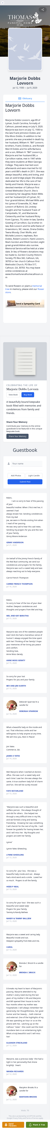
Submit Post (25, 481)
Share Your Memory (17, 436)
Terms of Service (32, 1118)
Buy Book (28, 394)
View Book (13, 394)
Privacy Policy (18, 1118)
